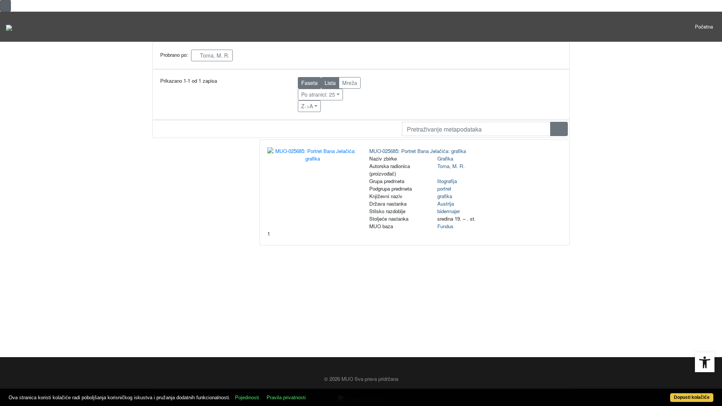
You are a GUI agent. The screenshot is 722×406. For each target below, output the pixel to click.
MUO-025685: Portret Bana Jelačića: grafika (417, 151)
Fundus (445, 226)
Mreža (349, 82)
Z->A (307, 106)
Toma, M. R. (214, 55)
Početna (704, 26)
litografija (447, 181)
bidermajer (448, 211)
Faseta (309, 82)
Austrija (445, 203)
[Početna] (9, 26)
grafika (444, 196)
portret (444, 188)
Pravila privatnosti (286, 397)
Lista (330, 82)
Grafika (445, 158)
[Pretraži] (559, 129)
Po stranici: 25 (318, 94)
